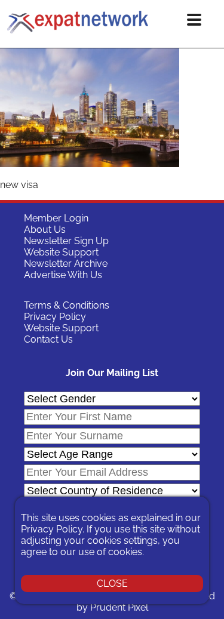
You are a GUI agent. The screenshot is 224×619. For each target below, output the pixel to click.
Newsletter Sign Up (66, 241)
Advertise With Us (63, 275)
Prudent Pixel (119, 607)
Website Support (61, 252)
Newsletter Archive (66, 263)
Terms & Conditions (66, 305)
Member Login (56, 218)
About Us (45, 229)
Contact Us (48, 339)
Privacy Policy (55, 316)
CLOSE (112, 583)
